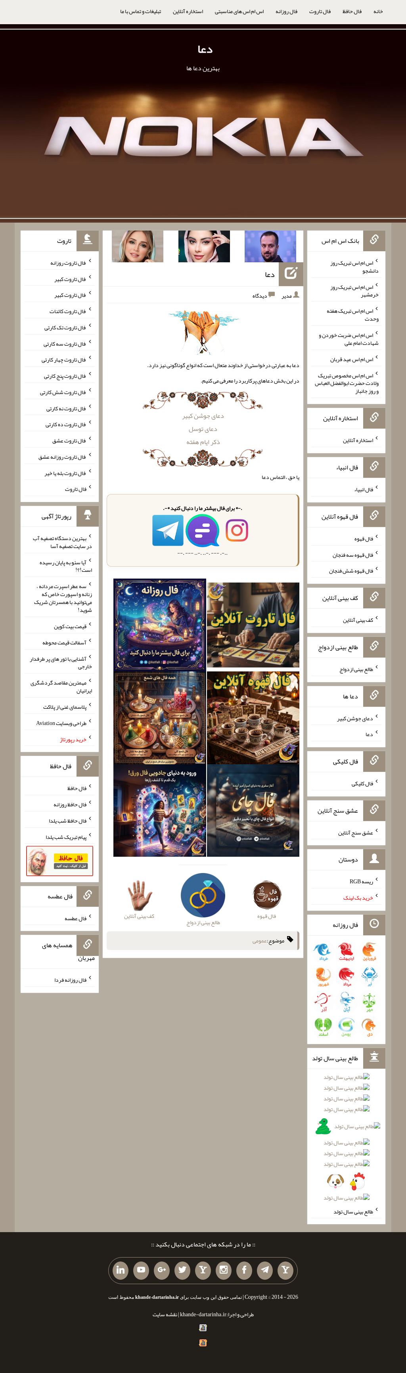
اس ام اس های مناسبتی (239, 11)
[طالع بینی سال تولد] (346, 1140)
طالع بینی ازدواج (356, 669)
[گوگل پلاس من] (162, 1270)
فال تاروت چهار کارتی (64, 359)
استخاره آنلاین (188, 11)
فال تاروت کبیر (70, 278)
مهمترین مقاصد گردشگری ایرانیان (61, 686)
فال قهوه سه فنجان (353, 554)
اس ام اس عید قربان (351, 359)
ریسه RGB (361, 881)
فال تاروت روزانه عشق (62, 456)
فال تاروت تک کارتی (65, 327)
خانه (378, 11)
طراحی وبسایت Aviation (61, 723)
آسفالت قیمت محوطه (64, 642)
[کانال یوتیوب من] (141, 1270)
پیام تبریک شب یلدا (66, 836)
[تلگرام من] (265, 1270)
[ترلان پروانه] (204, 248)
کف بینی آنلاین (358, 619)
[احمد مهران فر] (270, 248)
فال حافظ (352, 11)
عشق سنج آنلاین (355, 832)
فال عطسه (75, 917)
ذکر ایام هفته (203, 441)
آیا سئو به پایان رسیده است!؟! (66, 565)
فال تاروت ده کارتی (66, 424)
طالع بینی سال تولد (353, 1211)
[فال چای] (253, 812)
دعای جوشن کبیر (203, 415)
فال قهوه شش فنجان (351, 570)
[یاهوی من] (285, 1270)
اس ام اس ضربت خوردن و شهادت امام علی (349, 338)
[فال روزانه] (159, 626)
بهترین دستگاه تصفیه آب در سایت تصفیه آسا (62, 542)
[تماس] (203, 1270)
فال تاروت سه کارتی (65, 343)
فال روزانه (286, 11)
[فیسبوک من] (244, 1270)
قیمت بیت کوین (70, 626)
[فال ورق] (159, 812)
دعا (205, 49)
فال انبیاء (363, 489)
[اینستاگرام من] (224, 1270)
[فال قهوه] (253, 719)
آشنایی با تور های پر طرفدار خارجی (61, 662)
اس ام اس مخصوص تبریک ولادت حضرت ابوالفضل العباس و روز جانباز (347, 382)
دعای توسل (203, 428)
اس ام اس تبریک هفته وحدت (353, 314)
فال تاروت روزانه (68, 262)
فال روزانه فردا (70, 979)
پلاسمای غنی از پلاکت (64, 706)
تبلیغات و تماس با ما (140, 11)
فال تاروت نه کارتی (66, 407)
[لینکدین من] (120, 1270)
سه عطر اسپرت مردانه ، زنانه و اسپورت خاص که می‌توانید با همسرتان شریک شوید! (63, 598)
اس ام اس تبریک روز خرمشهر (354, 290)
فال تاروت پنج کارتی (65, 375)
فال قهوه (363, 538)
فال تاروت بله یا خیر (65, 472)
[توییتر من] (182, 1270)
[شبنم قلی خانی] (137, 248)
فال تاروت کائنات (68, 311)
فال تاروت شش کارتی (63, 392)
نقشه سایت (165, 1314)
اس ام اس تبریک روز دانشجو (354, 266)
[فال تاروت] (253, 626)
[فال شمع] (159, 719)
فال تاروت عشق (69, 440)
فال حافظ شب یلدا (67, 820)
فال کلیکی (362, 783)
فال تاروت (320, 11)
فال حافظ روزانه (70, 804)
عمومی (260, 940)
